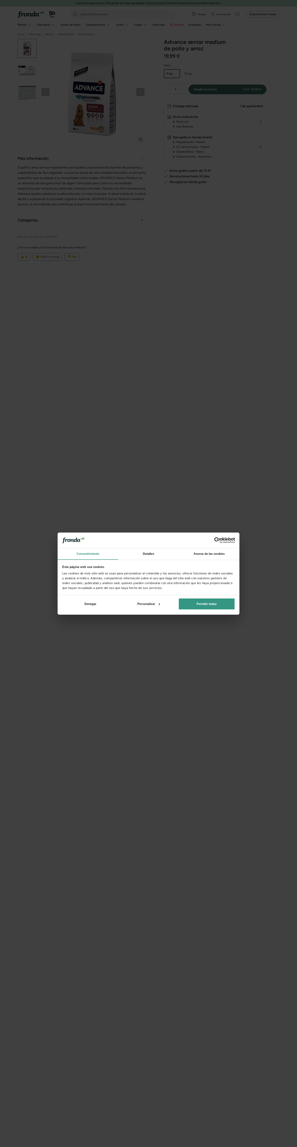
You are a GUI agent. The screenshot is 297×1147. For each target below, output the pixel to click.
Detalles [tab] (148, 553)
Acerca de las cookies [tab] (209, 553)
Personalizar (146, 604)
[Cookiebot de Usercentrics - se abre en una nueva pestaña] (217, 540)
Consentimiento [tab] (88, 553)
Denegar (90, 604)
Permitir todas (207, 604)
